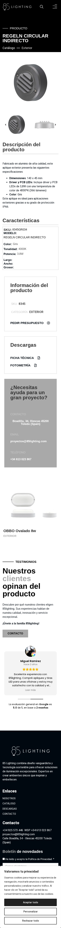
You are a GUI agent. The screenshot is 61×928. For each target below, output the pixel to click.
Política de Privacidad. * (41, 859)
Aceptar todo (30, 902)
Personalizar (30, 911)
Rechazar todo (30, 920)
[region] (30, 897)
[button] (54, 7)
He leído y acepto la (29, 859)
